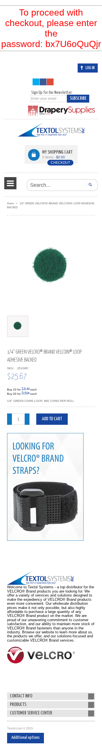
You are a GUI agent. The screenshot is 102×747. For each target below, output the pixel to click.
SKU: (11, 368)
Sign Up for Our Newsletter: (52, 92)
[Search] (89, 184)
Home (10, 203)
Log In (90, 68)
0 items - (53, 157)
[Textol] (51, 129)
